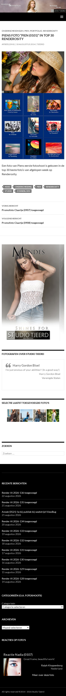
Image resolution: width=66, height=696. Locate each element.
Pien (26, 30)
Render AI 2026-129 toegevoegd (19, 568)
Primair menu (62, 17)
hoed (7, 187)
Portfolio (36, 30)
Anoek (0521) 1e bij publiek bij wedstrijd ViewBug (29, 511)
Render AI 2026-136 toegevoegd (19, 492)
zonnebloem (23, 191)
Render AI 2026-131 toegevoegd (19, 549)
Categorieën (8, 603)
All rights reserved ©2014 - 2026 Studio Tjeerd (23, 691)
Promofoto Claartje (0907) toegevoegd (23, 208)
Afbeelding (8, 44)
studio (8, 191)
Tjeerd (40, 44)
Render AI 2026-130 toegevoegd (19, 559)
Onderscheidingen (13, 30)
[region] (33, 6)
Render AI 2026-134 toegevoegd (19, 521)
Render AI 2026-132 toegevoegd (19, 540)
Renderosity (50, 30)
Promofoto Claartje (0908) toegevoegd (23, 220)
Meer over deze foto (43, 674)
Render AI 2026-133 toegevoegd (19, 530)
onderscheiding (23, 187)
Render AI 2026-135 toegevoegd (19, 502)
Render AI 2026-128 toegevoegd (19, 578)
